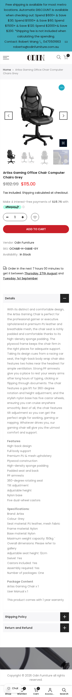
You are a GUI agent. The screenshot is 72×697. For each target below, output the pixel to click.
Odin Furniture (24, 243)
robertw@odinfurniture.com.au (36, 47)
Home (7, 70)
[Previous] (9, 116)
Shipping (28, 193)
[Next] (63, 116)
